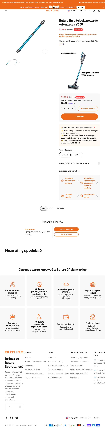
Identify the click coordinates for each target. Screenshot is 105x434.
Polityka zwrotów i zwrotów (81, 369)
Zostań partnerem (55, 369)
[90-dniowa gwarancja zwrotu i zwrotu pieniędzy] (39, 290)
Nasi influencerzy (55, 377)
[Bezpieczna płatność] (66, 323)
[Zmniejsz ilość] (64, 108)
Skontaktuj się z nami (79, 357)
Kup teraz (81, 7)
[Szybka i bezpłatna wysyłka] (66, 290)
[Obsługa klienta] (92, 323)
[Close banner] (103, 7)
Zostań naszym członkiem (58, 373)
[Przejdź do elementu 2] (16, 62)
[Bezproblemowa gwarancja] (12, 290)
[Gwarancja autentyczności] (12, 323)
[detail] (78, 181)
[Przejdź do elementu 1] (8, 62)
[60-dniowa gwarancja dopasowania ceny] (39, 323)
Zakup (43, 208)
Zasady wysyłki (76, 365)
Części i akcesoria (32, 377)
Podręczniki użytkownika (58, 365)
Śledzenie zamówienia (79, 361)
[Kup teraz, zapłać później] (92, 290)
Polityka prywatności (78, 373)
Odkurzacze (30, 365)
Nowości (28, 357)
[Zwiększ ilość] (73, 108)
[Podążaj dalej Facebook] (6, 417)
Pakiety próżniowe (32, 369)
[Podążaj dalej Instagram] (11, 417)
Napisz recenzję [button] (66, 229)
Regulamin (74, 377)
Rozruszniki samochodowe (35, 361)
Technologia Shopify (29, 425)
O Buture (51, 357)
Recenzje (60, 208)
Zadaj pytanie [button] (66, 234)
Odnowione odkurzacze (34, 373)
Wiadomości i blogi (55, 361)
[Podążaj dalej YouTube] (16, 417)
